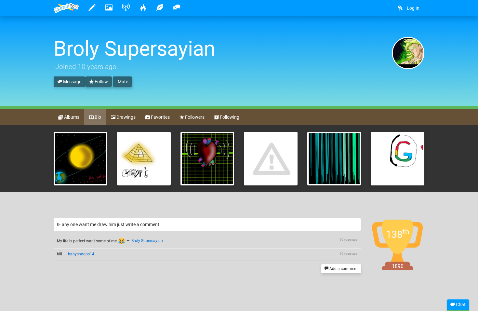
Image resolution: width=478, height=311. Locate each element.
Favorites (160, 117)
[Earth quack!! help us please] (270, 158)
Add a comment (343, 268)
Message (71, 81)
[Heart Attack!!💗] (207, 158)
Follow (101, 81)
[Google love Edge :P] (397, 158)
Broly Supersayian (147, 241)
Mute (122, 81)
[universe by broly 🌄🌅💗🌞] (80, 158)
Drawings (125, 117)
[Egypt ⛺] (143, 158)
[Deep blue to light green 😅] (334, 158)
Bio (97, 117)
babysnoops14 (81, 254)
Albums (71, 117)
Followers (194, 117)
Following (229, 117)
